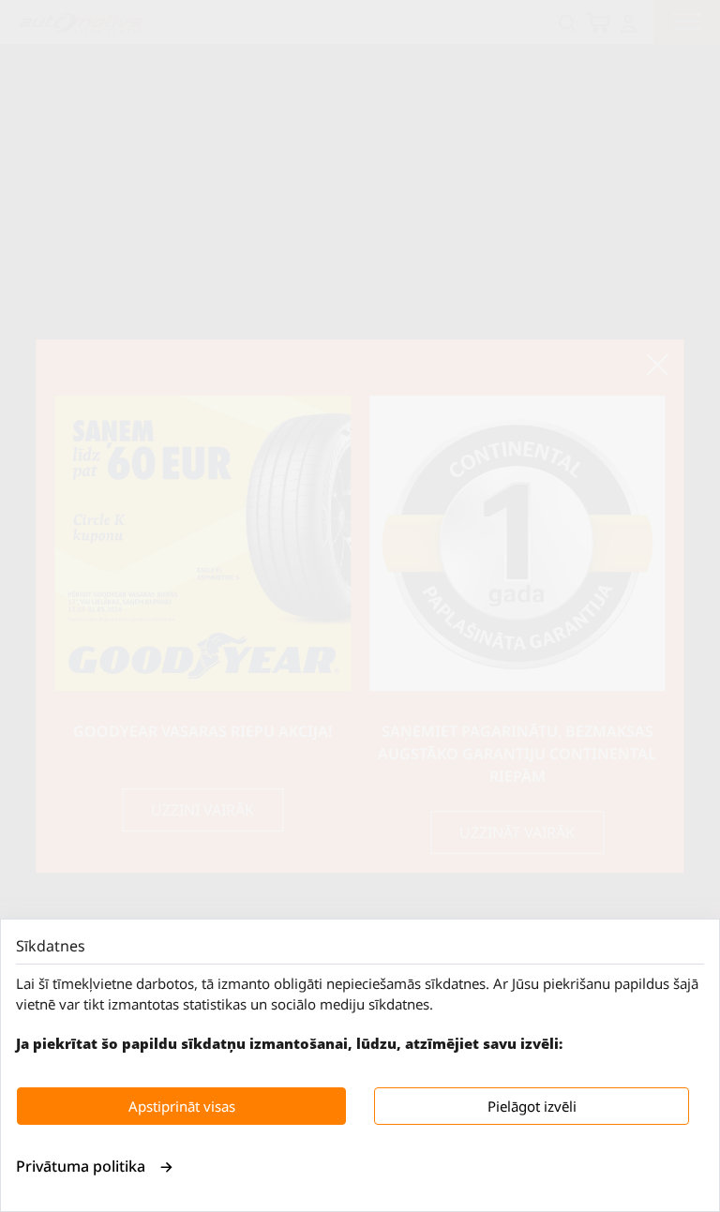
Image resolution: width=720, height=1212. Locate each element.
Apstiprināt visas (181, 1106)
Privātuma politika (80, 1166)
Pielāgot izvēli (532, 1106)
